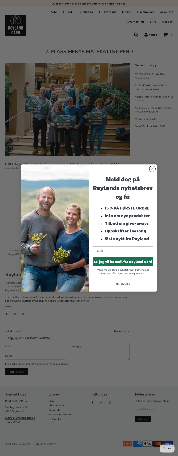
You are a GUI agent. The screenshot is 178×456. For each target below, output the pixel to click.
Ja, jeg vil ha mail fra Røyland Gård (123, 261)
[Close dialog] (152, 169)
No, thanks (123, 284)
